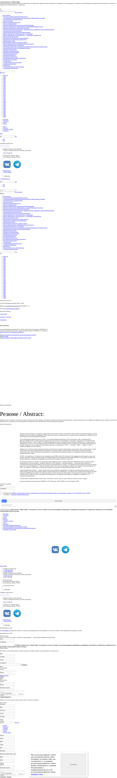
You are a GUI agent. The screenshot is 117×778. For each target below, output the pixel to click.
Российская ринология (9, 55)
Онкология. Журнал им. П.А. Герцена (13, 45)
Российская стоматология (10, 56)
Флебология (6, 65)
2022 (4, 82)
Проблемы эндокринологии (10, 51)
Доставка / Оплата (8, 129)
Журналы (5, 119)
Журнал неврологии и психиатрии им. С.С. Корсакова (18, 34)
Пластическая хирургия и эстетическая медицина (16, 48)
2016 (4, 91)
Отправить (18, 645)
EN (4, 139)
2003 (4, 109)
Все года (2, 72)
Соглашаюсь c (7, 494)
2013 (4, 95)
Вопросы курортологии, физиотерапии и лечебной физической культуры (23, 26)
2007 (4, 104)
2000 (4, 114)
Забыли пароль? (4, 675)
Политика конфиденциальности (12, 525)
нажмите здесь (37, 774)
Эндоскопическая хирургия (10, 68)
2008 (4, 102)
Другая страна (7, 732)
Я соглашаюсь (73, 764)
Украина (5, 728)
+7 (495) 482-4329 (8, 571)
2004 (4, 108)
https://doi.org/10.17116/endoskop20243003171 (12, 332)
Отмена (9, 777)
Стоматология (7, 61)
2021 (4, 84)
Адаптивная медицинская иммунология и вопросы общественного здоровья (24, 18)
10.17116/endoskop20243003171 (11, 308)
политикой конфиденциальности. (20, 494)
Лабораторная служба (9, 41)
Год (16, 252)
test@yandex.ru (6, 630)
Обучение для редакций (9, 529)
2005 (4, 106)
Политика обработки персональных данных (15, 526)
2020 (4, 85)
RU (16, 136)
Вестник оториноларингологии (11, 22)
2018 (4, 88)
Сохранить (3, 777)
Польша (5, 729)
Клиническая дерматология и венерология (14, 39)
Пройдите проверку (5, 509)
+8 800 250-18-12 (7, 576)
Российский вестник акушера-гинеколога (14, 58)
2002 (4, 111)
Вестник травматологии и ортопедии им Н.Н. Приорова (18, 25)
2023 (4, 81)
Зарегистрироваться (5, 697)
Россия (17, 722)
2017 (4, 89)
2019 (4, 86)
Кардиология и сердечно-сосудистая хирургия (15, 38)
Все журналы (18, 12)
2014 (4, 94)
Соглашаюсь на (7, 493)
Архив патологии (8, 21)
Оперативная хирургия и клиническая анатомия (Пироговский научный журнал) (25, 46)
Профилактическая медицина (11, 52)
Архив (5, 122)
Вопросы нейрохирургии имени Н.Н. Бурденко (16, 28)
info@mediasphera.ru (8, 158)
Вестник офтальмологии (10, 23)
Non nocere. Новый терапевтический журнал (15, 16)
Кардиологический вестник (10, 36)
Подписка (6, 121)
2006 (4, 105)
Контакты (6, 130)
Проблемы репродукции (9, 49)
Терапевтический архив (9, 64)
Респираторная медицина (10, 54)
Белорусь (5, 727)
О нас (4, 126)
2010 (4, 99)
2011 (4, 98)
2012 (4, 96)
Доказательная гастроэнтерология (12, 31)
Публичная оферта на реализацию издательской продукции (19, 528)
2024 (4, 79)
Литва (5, 731)
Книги (5, 123)
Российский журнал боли (10, 59)
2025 (4, 78)
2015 (4, 92)
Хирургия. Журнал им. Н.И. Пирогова (13, 66)
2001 (4, 112)
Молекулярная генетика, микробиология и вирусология (18, 44)
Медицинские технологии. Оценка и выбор (15, 42)
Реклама (5, 128)
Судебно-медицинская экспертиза (12, 62)
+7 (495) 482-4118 (8, 570)
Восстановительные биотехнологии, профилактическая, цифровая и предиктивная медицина (28, 29)
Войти (2, 677)
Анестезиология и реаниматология (12, 19)
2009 (4, 101)
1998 (4, 116)
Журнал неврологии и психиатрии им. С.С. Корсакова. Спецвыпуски (22, 35)
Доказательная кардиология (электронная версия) (16, 32)
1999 (4, 115)
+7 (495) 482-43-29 (5, 179)
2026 (4, 76)
